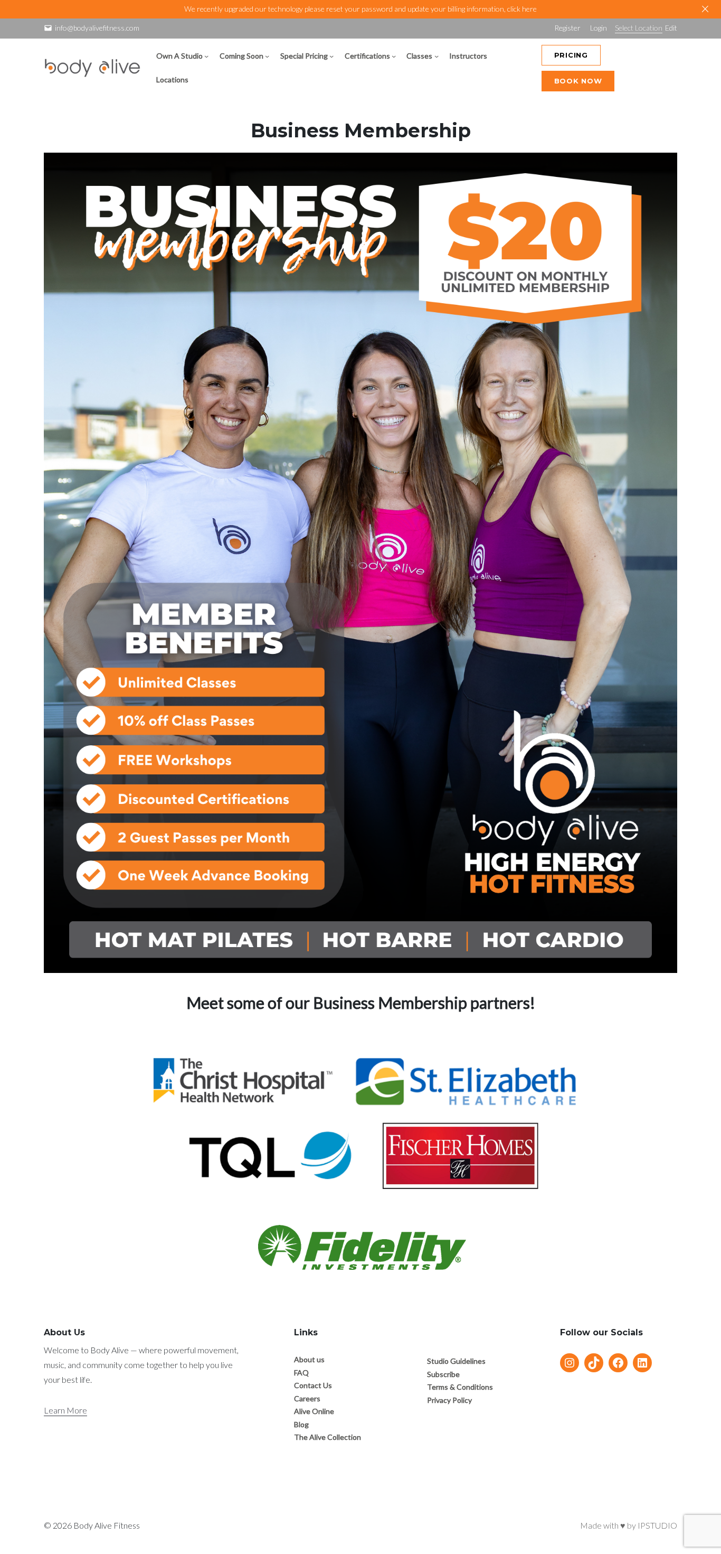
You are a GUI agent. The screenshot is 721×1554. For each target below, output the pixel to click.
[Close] (705, 9)
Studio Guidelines (456, 1360)
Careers (307, 1398)
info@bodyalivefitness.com (97, 27)
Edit (671, 27)
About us (309, 1359)
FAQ (301, 1372)
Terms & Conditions (460, 1386)
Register (567, 27)
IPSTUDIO (657, 1525)
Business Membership (361, 130)
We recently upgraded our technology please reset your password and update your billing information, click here (360, 8)
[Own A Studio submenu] (206, 56)
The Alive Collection (327, 1437)
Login (598, 27)
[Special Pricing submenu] (331, 56)
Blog (301, 1424)
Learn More (65, 1410)
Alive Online (314, 1411)
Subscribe (443, 1374)
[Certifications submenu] (394, 56)
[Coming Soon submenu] (267, 56)
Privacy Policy (449, 1400)
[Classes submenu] (436, 56)
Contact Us (313, 1385)
